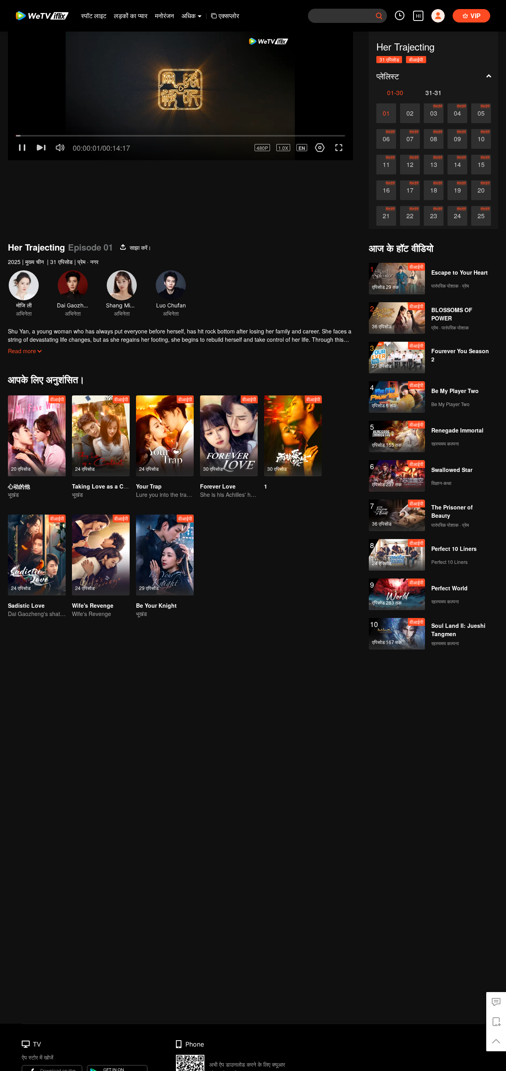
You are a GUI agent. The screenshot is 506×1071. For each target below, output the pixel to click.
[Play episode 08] (434, 139)
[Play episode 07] (410, 139)
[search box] (379, 16)
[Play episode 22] (410, 216)
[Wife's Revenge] (101, 555)
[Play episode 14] (457, 164)
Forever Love (218, 486)
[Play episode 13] (434, 164)
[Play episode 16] (386, 190)
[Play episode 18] (434, 190)
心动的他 (19, 486)
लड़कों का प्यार (130, 15)
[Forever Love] (229, 435)
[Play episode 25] (481, 216)
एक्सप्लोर (229, 15)
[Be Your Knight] (165, 555)
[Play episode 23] (434, 216)
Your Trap (149, 486)
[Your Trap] (165, 435)
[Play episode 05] (481, 113)
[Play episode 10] (481, 139)
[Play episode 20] (481, 190)
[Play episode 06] (386, 139)
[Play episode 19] (457, 190)
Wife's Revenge (92, 605)
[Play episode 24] (457, 216)
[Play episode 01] (386, 113)
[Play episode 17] (410, 190)
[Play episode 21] (386, 216)
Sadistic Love (26, 605)
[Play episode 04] (457, 113)
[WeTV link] (42, 15)
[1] (293, 435)
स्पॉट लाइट (93, 15)
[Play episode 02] (410, 113)
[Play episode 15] (481, 164)
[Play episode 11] (386, 164)
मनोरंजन (164, 15)
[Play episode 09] (457, 139)
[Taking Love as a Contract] (101, 435)
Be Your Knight (156, 605)
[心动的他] (37, 435)
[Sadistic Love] (37, 555)
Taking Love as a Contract (107, 486)
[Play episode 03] (434, 113)
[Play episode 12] (410, 164)
